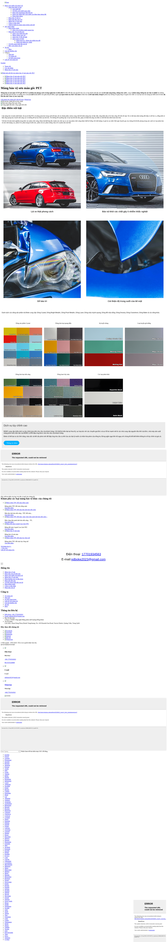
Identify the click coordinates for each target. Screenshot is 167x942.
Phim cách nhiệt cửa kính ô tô (14, 5)
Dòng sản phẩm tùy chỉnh (24, 42)
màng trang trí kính (18, 39)
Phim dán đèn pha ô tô (15, 19)
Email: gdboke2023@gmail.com (14, 616)
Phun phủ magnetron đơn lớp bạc (22, 12)
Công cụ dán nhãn (14, 23)
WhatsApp (27, 99)
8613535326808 (10, 662)
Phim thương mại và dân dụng (14, 579)
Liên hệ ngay (20, 99)
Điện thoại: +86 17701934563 (14, 614)
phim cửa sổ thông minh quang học (23, 30)
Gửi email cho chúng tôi (8, 99)
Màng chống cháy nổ (18, 35)
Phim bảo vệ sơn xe (14, 18)
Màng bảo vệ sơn (10, 572)
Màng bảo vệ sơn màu (15, 21)
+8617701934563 (10, 692)
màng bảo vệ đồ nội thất (19, 37)
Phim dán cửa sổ (10, 588)
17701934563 (91, 554)
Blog (10, 49)
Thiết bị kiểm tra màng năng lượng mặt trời (22, 25)
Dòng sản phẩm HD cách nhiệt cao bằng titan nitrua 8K (29, 14)
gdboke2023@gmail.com (88, 559)
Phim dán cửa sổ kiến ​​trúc (16, 32)
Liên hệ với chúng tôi (11, 59)
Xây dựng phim (9, 26)
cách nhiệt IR (16, 9)
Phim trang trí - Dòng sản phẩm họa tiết (28, 40)
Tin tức (7, 47)
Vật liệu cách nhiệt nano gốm (21, 11)
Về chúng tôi (12, 56)
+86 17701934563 (10, 659)
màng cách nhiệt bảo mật (20, 33)
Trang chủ (8, 66)
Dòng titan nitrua (17, 16)
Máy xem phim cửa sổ (15, 46)
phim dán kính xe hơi (15, 7)
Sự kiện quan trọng (14, 58)
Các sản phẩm (9, 68)
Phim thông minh (14, 28)
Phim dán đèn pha (10, 581)
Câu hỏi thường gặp (11, 51)
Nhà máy (11, 54)
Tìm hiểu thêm (9, 508)
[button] (11, 443)
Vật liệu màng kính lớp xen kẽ (18, 44)
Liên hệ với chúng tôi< (8, 550)
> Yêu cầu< (4, 548)
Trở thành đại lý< (6, 546)
